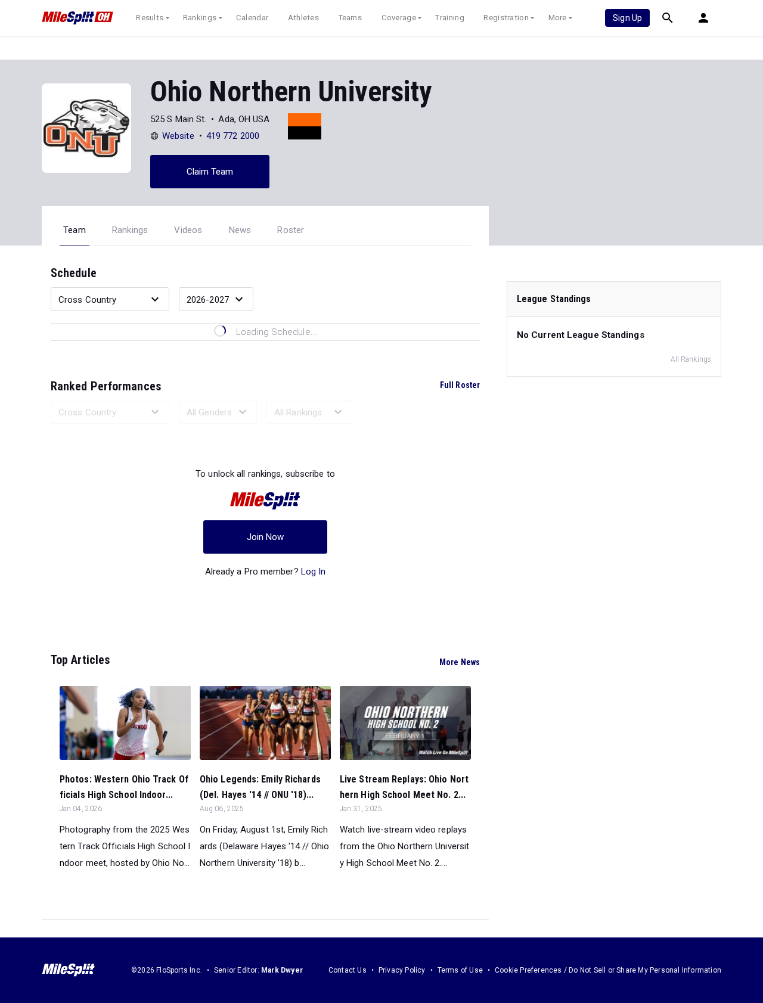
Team (74, 230)
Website (178, 136)
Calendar (252, 17)
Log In (313, 571)
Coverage (399, 17)
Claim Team (210, 171)
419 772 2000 (232, 136)
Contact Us (347, 970)
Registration (506, 17)
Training (449, 17)
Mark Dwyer (282, 970)
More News (459, 662)
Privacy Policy (402, 970)
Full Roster (460, 385)
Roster (290, 230)
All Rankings (691, 359)
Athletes (303, 17)
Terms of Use (460, 970)
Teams (350, 17)
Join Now (265, 537)
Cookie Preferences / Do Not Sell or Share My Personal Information (608, 970)
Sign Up (627, 18)
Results (149, 17)
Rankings (199, 17)
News (240, 230)
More (557, 17)
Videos (188, 230)
